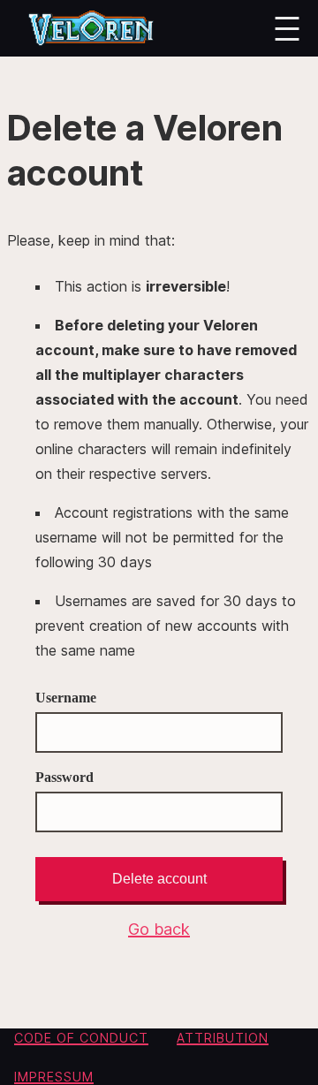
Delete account (159, 878)
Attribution (223, 1037)
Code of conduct (81, 1037)
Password (64, 777)
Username (65, 697)
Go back (159, 929)
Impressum (54, 1076)
